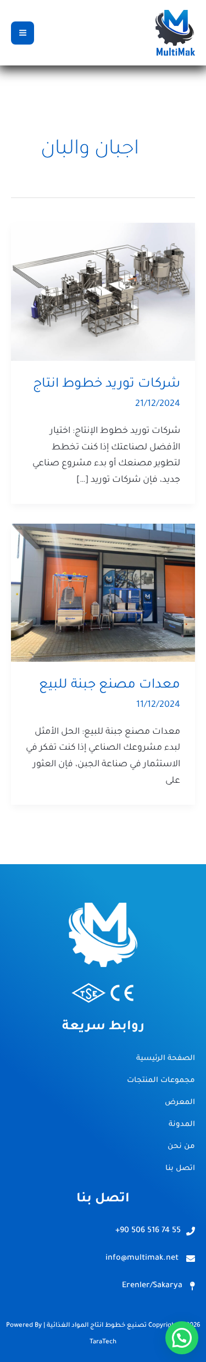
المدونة (182, 1125)
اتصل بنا (180, 1169)
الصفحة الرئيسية (165, 1059)
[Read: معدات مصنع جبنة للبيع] (103, 593)
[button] (181, 1337)
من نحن (181, 1147)
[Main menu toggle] (22, 33)
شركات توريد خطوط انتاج (106, 384)
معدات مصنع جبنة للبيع (109, 685)
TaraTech (103, 1342)
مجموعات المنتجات (161, 1081)
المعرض (180, 1103)
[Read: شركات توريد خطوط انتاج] (103, 293)
